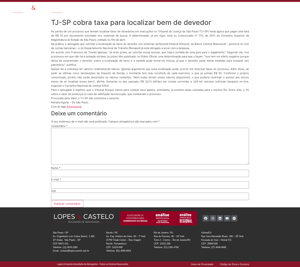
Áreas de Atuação (142, 7)
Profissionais (162, 7)
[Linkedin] (220, 218)
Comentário (59, 126)
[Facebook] (206, 218)
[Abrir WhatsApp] (291, 258)
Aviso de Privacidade (257, 7)
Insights (177, 7)
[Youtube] (227, 218)
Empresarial (74, 106)
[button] (278, 7)
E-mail (56, 179)
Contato (201, 7)
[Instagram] (213, 218)
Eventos (189, 7)
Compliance (216, 7)
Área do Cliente (234, 7)
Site (53, 191)
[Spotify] (234, 218)
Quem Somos (121, 7)
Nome (55, 168)
